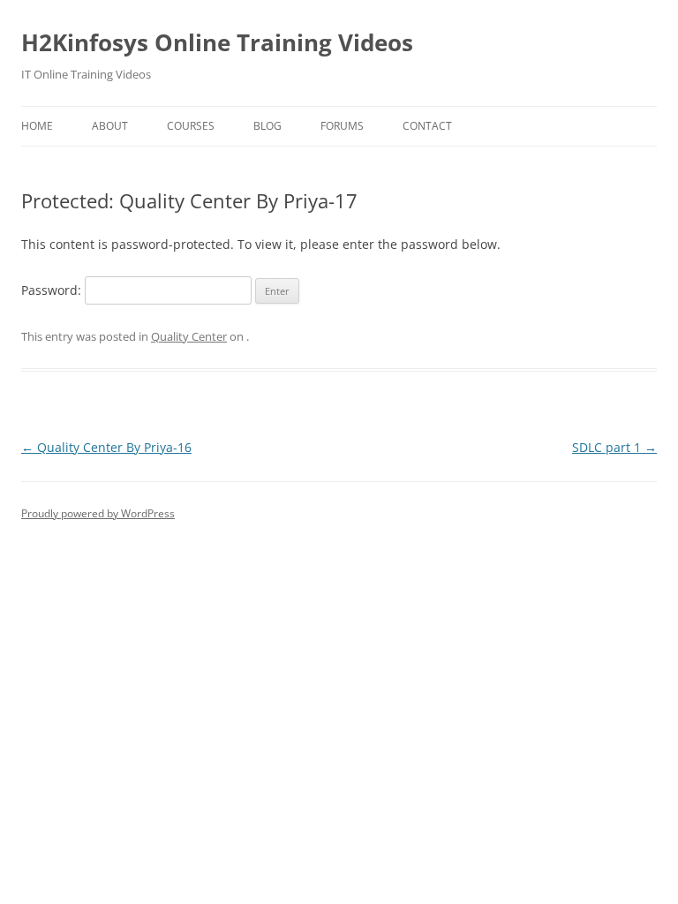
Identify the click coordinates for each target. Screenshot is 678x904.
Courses (191, 125)
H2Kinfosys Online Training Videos (217, 42)
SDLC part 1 (614, 447)
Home (37, 125)
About (110, 125)
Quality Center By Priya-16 (106, 447)
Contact (427, 125)
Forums (342, 125)
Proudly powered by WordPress (98, 513)
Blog (267, 125)
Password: (53, 290)
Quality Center (189, 336)
